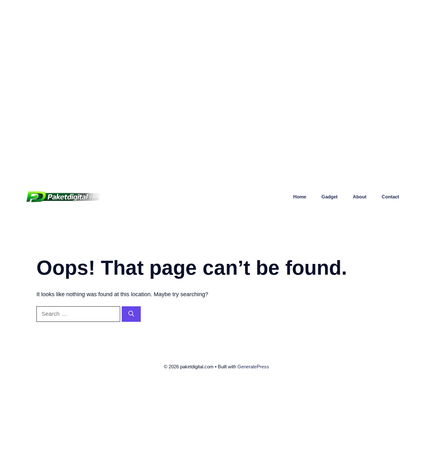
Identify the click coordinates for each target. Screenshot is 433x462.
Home (299, 196)
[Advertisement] (190, 44)
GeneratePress (253, 366)
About (359, 196)
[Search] (131, 314)
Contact (390, 196)
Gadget (329, 196)
